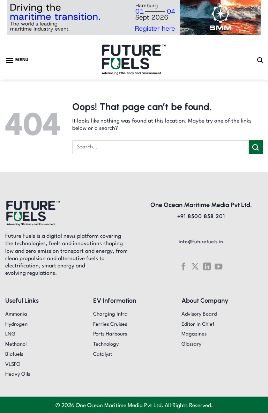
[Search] (260, 60)
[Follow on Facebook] (183, 266)
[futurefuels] (134, 60)
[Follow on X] (195, 266)
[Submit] (256, 147)
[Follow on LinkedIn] (207, 266)
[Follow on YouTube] (218, 266)
